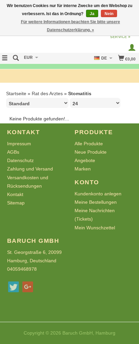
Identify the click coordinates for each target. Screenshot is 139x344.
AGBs (13, 152)
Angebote (85, 160)
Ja (92, 13)
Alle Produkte (89, 143)
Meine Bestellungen (96, 202)
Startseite (16, 93)
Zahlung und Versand (30, 168)
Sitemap (16, 202)
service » (120, 37)
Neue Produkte (91, 152)
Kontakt (15, 194)
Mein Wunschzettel (95, 227)
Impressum (19, 143)
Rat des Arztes (47, 93)
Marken (83, 168)
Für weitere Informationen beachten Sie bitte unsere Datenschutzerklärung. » (70, 26)
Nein (109, 13)
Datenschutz (20, 160)
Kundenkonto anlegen (98, 193)
